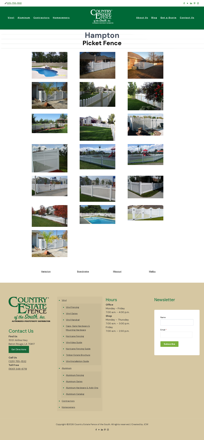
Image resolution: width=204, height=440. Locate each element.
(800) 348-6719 (18, 369)
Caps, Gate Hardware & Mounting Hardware (78, 328)
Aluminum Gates (74, 381)
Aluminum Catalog (75, 394)
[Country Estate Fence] (102, 16)
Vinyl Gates (72, 313)
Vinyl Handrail (73, 319)
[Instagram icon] (198, 3)
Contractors (68, 400)
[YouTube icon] (188, 3)
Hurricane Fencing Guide (78, 348)
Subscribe (169, 344)
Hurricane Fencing (75, 336)
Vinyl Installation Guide (77, 361)
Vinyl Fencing (72, 307)
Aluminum (66, 368)
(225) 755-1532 (17, 361)
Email (163, 329)
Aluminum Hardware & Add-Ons (82, 387)
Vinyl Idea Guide (74, 342)
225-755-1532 (14, 3)
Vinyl (64, 300)
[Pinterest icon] (194, 3)
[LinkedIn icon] (191, 3)
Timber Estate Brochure (78, 355)
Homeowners (68, 407)
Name (163, 317)
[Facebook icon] (184, 3)
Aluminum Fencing (75, 375)
